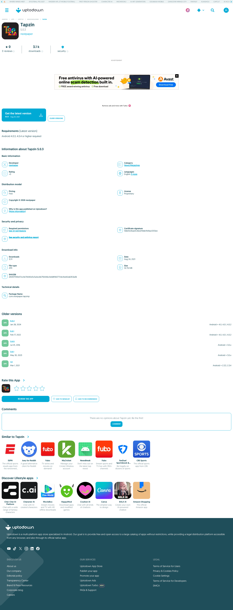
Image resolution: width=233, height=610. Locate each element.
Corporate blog (15, 590)
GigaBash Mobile (157, 2)
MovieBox (48, 501)
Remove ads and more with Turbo (115, 106)
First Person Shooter (88, 2)
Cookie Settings (161, 575)
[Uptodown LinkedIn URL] (32, 549)
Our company (14, 570)
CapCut (217, 2)
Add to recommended (87, 399)
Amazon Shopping (141, 501)
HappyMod (66, 501)
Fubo (47, 460)
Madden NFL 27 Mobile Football (62, 2)
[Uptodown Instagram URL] (26, 549)
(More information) (17, 211)
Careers (11, 594)
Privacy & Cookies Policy (165, 570)
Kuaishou (205, 2)
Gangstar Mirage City (177, 2)
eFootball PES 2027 (37, 2)
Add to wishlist (63, 399)
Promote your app (89, 575)
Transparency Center (17, 580)
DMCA (156, 585)
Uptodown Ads (88, 580)
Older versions (56, 118)
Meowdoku (121, 2)
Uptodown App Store (91, 566)
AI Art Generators (137, 2)
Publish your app (88, 570)
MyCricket (66, 460)
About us (11, 566)
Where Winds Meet (17, 2)
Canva (104, 501)
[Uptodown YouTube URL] (9, 549)
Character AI (106, 2)
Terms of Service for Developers (169, 580)
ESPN (10, 460)
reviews (7, 51)
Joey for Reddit (29, 460)
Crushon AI (85, 501)
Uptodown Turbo (92, 585)
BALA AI (122, 501)
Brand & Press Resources (19, 585)
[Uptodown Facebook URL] (38, 549)
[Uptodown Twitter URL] (20, 549)
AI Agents (228, 2)
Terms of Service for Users (166, 566)
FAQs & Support (88, 590)
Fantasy (194, 2)
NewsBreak (85, 460)
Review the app (25, 399)
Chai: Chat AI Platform (10, 503)
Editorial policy (14, 575)
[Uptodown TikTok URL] (15, 549)
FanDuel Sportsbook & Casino (122, 463)
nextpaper (13, 165)
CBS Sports (142, 460)
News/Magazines (132, 165)
